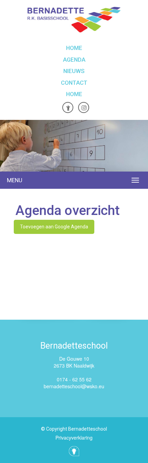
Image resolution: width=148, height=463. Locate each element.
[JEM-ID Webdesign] (74, 451)
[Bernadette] (74, 19)
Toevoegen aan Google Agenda (54, 226)
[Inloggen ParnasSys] (67, 107)
